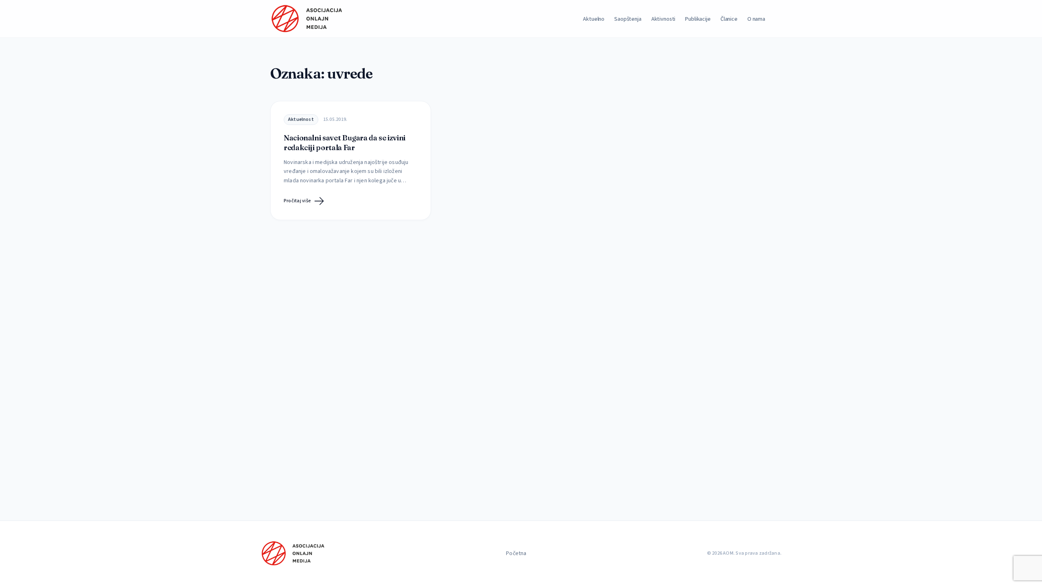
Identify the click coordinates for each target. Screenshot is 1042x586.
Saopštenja (627, 19)
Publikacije (697, 19)
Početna (516, 553)
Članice (729, 19)
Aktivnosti (663, 19)
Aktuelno (593, 19)
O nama (756, 19)
